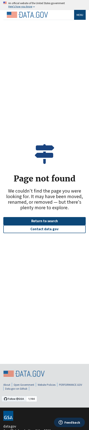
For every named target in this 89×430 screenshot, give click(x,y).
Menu (80, 15)
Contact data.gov (44, 229)
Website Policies (46, 385)
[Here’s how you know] (44, 5)
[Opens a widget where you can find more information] (69, 423)
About (6, 385)
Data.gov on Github (16, 388)
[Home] (27, 15)
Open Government (24, 385)
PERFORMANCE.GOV (70, 385)
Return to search (44, 221)
